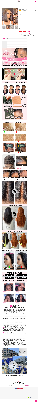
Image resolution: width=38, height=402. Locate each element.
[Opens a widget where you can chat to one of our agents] (35, 401)
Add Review (25, 10)
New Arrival (21, 4)
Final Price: (20, 28)
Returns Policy (12, 394)
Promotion (12, 4)
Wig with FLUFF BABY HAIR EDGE (29, 25)
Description (4, 38)
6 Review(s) (23, 10)
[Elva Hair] (19, 1)
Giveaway (20, 394)
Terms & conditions (3, 394)
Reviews (7, 38)
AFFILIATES (20, 395)
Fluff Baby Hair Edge (22, 25)
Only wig (25, 25)
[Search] (27, 2)
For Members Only (17, 4)
